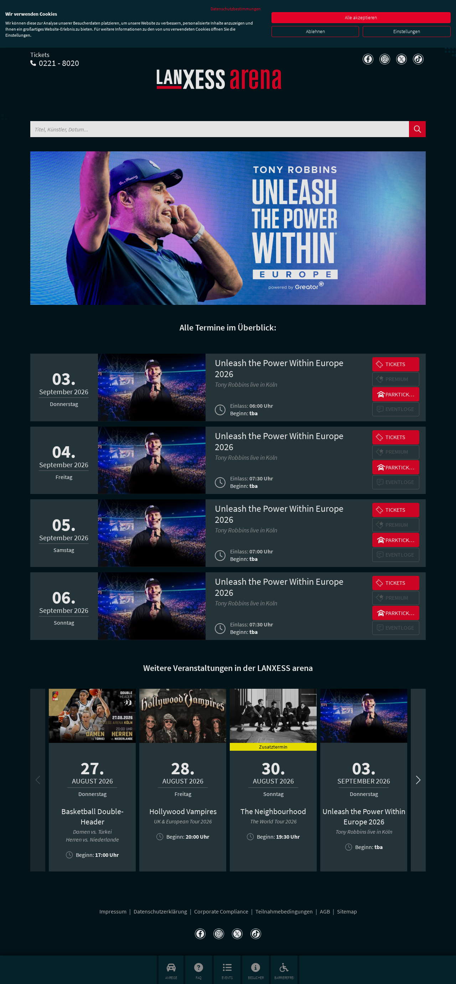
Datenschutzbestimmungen (236, 8)
